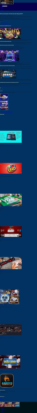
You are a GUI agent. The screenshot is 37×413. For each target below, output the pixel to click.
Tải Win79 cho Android (4, 5)
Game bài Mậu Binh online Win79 (2, 369)
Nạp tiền (2, 6)
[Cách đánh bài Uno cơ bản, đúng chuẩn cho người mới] (11, 173)
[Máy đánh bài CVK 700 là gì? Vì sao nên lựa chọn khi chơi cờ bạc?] (11, 142)
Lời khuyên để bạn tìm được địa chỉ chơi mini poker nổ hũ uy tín (6, 24)
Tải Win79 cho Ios (4, 409)
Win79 (4, 16)
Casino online (2, 7)
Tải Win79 (2, 4)
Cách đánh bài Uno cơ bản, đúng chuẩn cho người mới (4, 174)
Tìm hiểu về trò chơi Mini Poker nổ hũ (4, 22)
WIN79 (0, 11)
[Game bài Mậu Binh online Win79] (10, 368)
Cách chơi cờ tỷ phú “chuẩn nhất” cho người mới (5, 111)
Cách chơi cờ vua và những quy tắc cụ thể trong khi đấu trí (6, 112)
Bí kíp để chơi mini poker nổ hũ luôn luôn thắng (5, 23)
